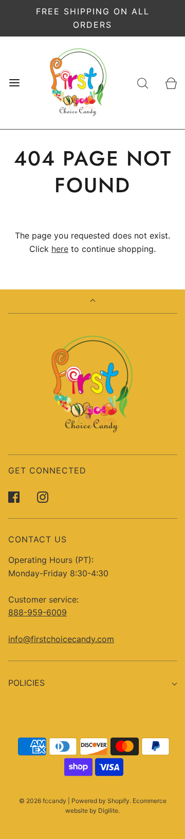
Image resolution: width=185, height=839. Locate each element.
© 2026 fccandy (42, 801)
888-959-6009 (37, 612)
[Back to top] (93, 301)
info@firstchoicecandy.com (61, 639)
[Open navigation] (14, 83)
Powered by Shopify (100, 801)
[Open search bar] (142, 83)
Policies (26, 683)
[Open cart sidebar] (171, 83)
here (59, 249)
